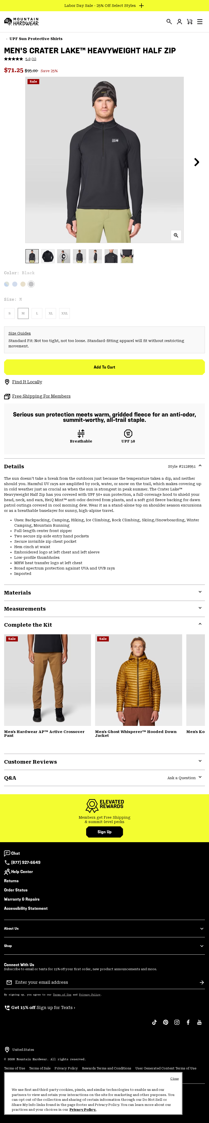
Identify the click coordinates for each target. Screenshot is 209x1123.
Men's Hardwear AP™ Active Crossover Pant (44, 734)
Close (174, 1078)
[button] (200, 22)
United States (23, 1050)
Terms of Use (62, 994)
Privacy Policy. (83, 1110)
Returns (11, 880)
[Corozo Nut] (47, 680)
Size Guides (19, 333)
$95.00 (31, 70)
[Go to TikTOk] (154, 1024)
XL (51, 313)
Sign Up (105, 831)
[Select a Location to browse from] (7, 1050)
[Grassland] (23, 284)
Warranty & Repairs (22, 899)
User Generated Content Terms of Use (165, 1068)
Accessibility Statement (26, 908)
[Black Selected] (31, 284)
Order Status (16, 890)
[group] (104, 819)
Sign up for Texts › (39, 1007)
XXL (64, 313)
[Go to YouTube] (199, 1024)
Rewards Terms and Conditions (106, 1068)
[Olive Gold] (138, 680)
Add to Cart (104, 367)
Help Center (22, 871)
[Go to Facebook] (188, 1024)
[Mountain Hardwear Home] (21, 22)
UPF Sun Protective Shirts (35, 39)
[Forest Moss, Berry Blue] (6, 284)
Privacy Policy (89, 994)
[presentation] (169, 22)
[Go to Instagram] (176, 1024)
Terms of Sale (39, 1068)
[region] (93, 1093)
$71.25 (14, 70)
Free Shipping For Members (41, 396)
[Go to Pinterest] (165, 1024)
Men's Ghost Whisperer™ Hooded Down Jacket (136, 734)
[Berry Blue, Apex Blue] (14, 284)
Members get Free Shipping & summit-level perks (104, 819)
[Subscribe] (202, 982)
